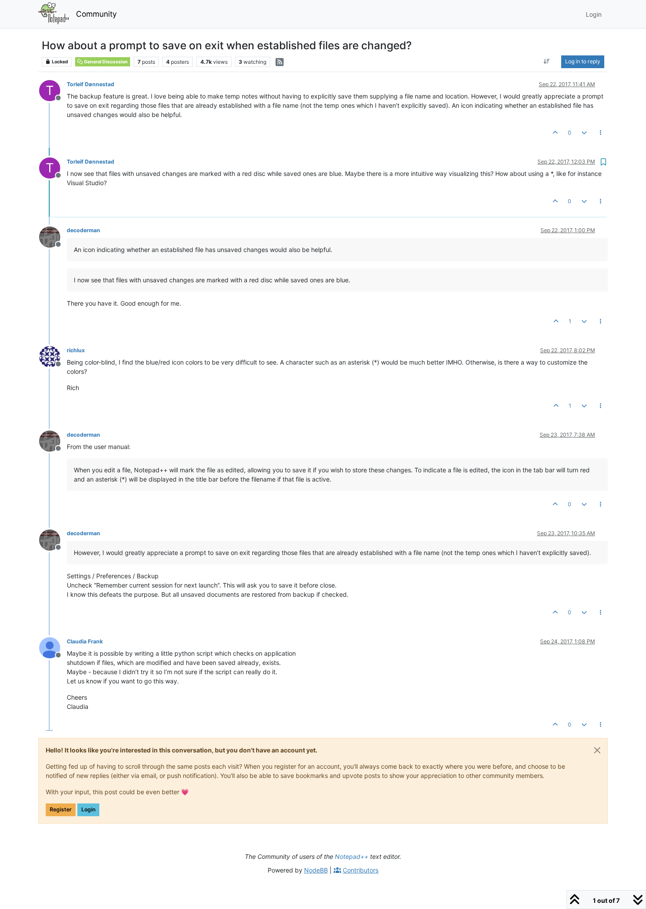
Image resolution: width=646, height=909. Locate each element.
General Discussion (105, 62)
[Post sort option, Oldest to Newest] (547, 61)
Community (96, 13)
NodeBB (316, 870)
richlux (76, 350)
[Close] (597, 750)
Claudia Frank (85, 641)
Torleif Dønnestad (90, 84)
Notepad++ (351, 856)
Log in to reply (582, 61)
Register (61, 809)
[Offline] (53, 236)
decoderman (83, 230)
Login (88, 809)
